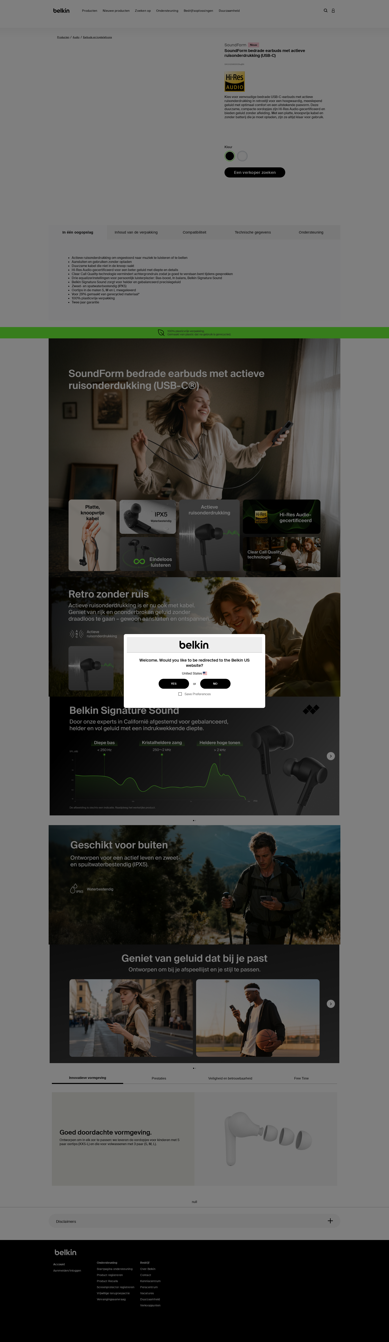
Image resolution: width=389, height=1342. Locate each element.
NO (215, 683)
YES (174, 683)
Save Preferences (198, 694)
